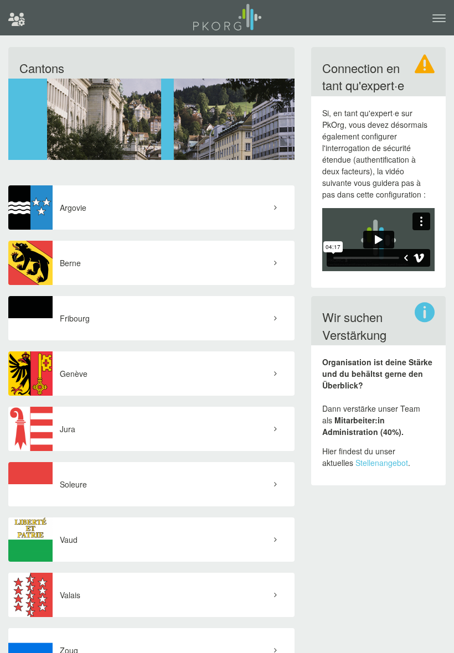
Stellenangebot (381, 462)
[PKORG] (227, 22)
